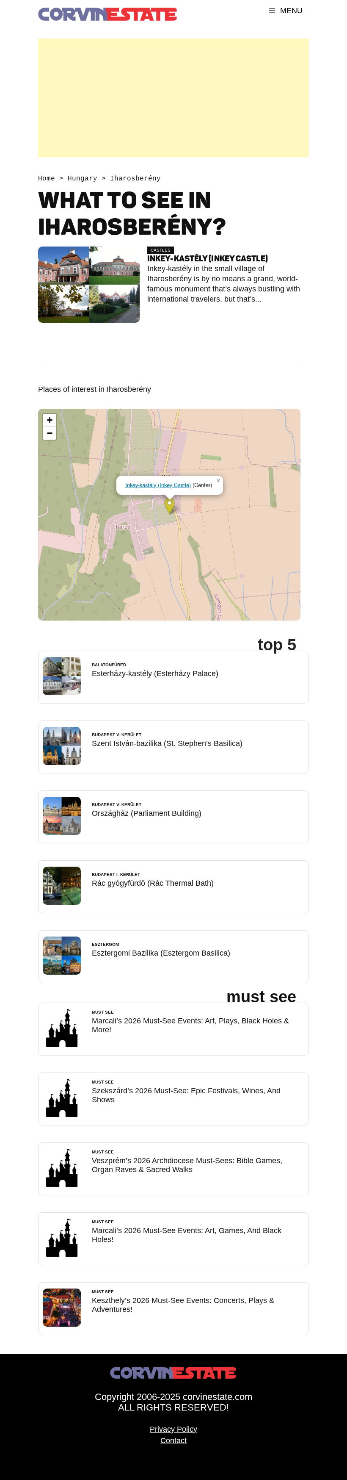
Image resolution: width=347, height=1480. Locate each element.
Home (46, 179)
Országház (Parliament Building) (146, 813)
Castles (161, 250)
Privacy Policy (173, 1429)
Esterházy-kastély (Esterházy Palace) (155, 673)
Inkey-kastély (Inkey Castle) (207, 258)
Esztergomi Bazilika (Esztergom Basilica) (161, 953)
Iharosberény (135, 179)
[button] (169, 506)
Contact (173, 1440)
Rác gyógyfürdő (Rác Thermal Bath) (153, 883)
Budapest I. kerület (116, 874)
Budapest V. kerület (116, 734)
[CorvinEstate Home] (108, 10)
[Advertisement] (173, 98)
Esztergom (105, 944)
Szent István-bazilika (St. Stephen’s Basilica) (167, 743)
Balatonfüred (109, 664)
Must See (103, 1012)
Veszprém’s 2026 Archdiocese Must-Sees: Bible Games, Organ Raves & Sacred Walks (187, 1165)
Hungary (82, 179)
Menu (290, 10)
